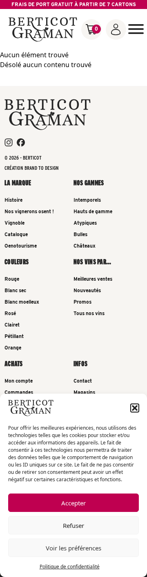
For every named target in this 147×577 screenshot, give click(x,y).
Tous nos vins (89, 313)
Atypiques (85, 223)
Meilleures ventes (93, 279)
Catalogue (16, 234)
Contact (83, 381)
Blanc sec (15, 290)
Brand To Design (41, 168)
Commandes (18, 392)
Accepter (73, 503)
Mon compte (18, 381)
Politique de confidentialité (70, 566)
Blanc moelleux (21, 302)
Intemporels (87, 200)
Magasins (84, 392)
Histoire (13, 200)
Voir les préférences (73, 548)
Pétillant (14, 336)
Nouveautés (87, 290)
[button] (135, 408)
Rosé (10, 313)
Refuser (73, 525)
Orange (12, 348)
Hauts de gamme (93, 211)
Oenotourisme (20, 246)
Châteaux (85, 246)
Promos (82, 302)
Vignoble (14, 223)
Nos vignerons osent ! (29, 211)
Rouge (11, 279)
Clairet (12, 325)
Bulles (80, 234)
